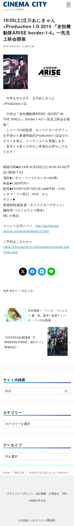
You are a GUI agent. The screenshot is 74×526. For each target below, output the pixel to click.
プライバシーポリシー (20, 493)
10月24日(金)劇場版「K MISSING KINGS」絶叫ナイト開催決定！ (24, 342)
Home (7, 472)
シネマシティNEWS (42, 520)
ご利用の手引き (37, 500)
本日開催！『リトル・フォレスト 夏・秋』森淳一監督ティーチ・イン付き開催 (48, 315)
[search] (66, 390)
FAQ (64, 493)
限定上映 (29, 46)
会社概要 (41, 493)
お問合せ (54, 493)
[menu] (68, 4)
